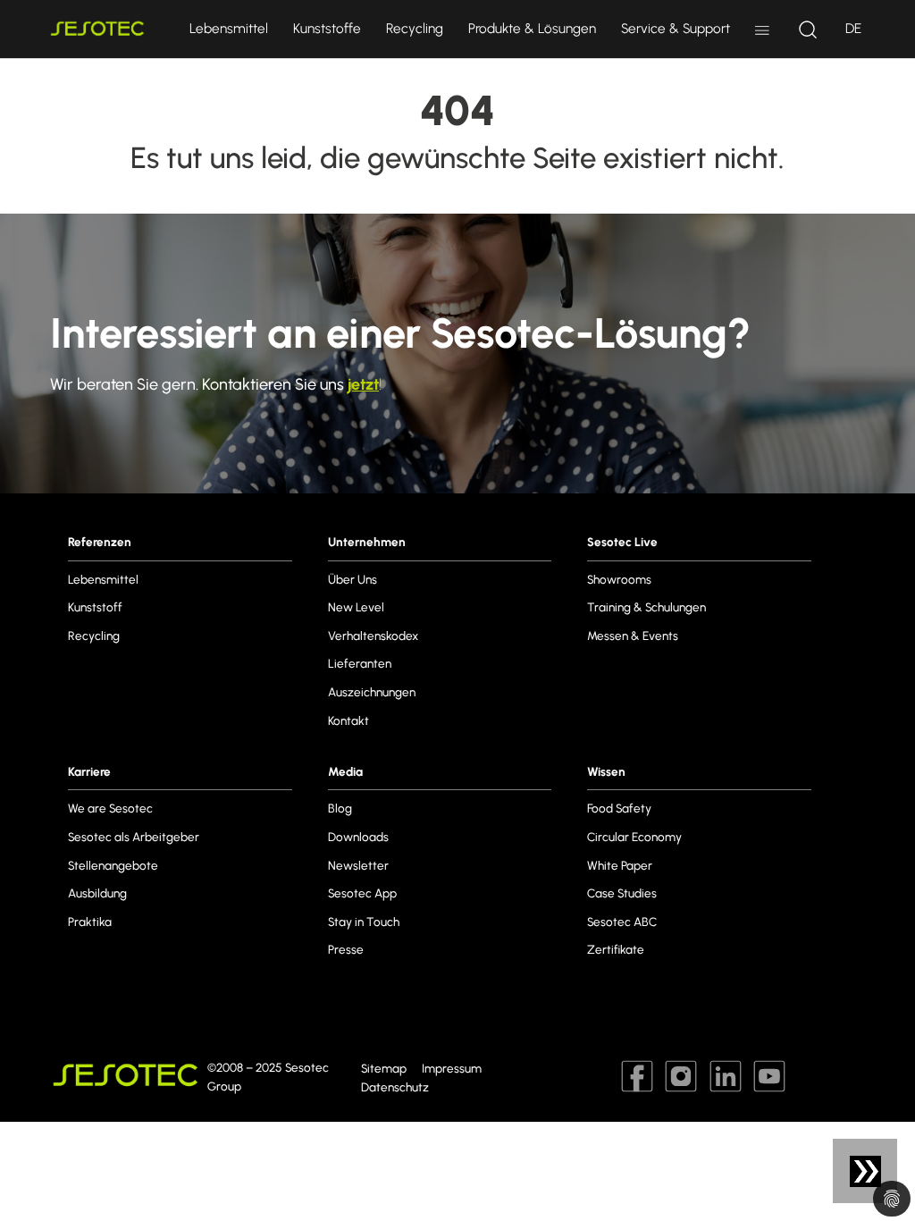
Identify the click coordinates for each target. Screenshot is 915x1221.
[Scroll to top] (873, 1179)
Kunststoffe (327, 28)
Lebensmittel (228, 28)
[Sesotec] (100, 29)
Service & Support (675, 28)
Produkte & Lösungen (532, 28)
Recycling (414, 28)
